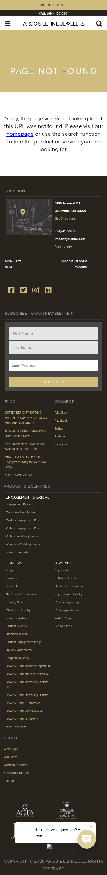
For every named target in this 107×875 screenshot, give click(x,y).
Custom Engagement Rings (23, 520)
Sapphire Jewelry (17, 658)
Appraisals (62, 570)
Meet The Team (16, 727)
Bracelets (12, 586)
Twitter (59, 428)
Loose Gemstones (17, 618)
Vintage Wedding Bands (22, 536)
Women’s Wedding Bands (23, 544)
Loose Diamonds (17, 552)
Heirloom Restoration (69, 586)
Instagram (61, 444)
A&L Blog (61, 412)
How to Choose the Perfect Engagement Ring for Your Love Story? (26, 462)
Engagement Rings (18, 504)
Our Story (10, 757)
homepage (20, 134)
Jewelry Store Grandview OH (25, 711)
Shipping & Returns (16, 773)
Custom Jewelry (16, 626)
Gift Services (63, 626)
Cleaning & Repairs (67, 610)
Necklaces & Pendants (21, 594)
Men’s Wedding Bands (20, 512)
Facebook (61, 420)
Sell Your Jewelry (66, 578)
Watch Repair (64, 618)
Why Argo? (11, 749)
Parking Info (63, 246)
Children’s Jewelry (18, 610)
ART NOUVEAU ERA (18, 475)
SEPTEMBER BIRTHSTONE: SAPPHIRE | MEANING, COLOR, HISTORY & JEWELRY (26, 418)
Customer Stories (15, 765)
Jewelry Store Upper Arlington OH (28, 666)
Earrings (11, 578)
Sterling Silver (15, 602)
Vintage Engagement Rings (23, 528)
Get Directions (65, 218)
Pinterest (60, 436)
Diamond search (17, 634)
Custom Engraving (67, 602)
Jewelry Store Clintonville (23, 703)
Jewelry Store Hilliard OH (23, 719)
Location (9, 781)
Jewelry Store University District (27, 695)
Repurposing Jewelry (68, 594)
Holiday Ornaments (19, 650)
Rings (9, 570)
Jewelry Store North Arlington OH (28, 674)
